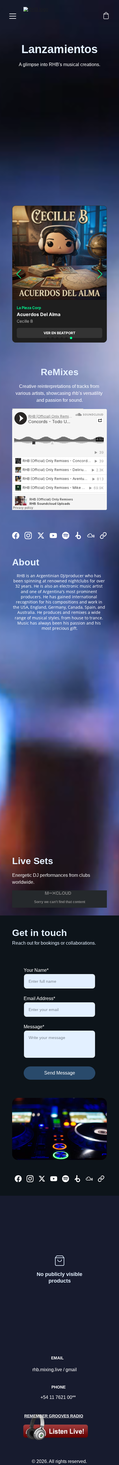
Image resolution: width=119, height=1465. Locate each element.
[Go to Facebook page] (15, 535)
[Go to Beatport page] (78, 535)
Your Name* (36, 970)
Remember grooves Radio (53, 1416)
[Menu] (12, 16)
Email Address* (39, 998)
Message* (34, 1026)
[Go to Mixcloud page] (90, 535)
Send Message (59, 1072)
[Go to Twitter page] (40, 535)
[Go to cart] (106, 16)
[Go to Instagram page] (28, 535)
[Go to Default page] (103, 535)
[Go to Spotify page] (65, 535)
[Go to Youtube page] (53, 535)
